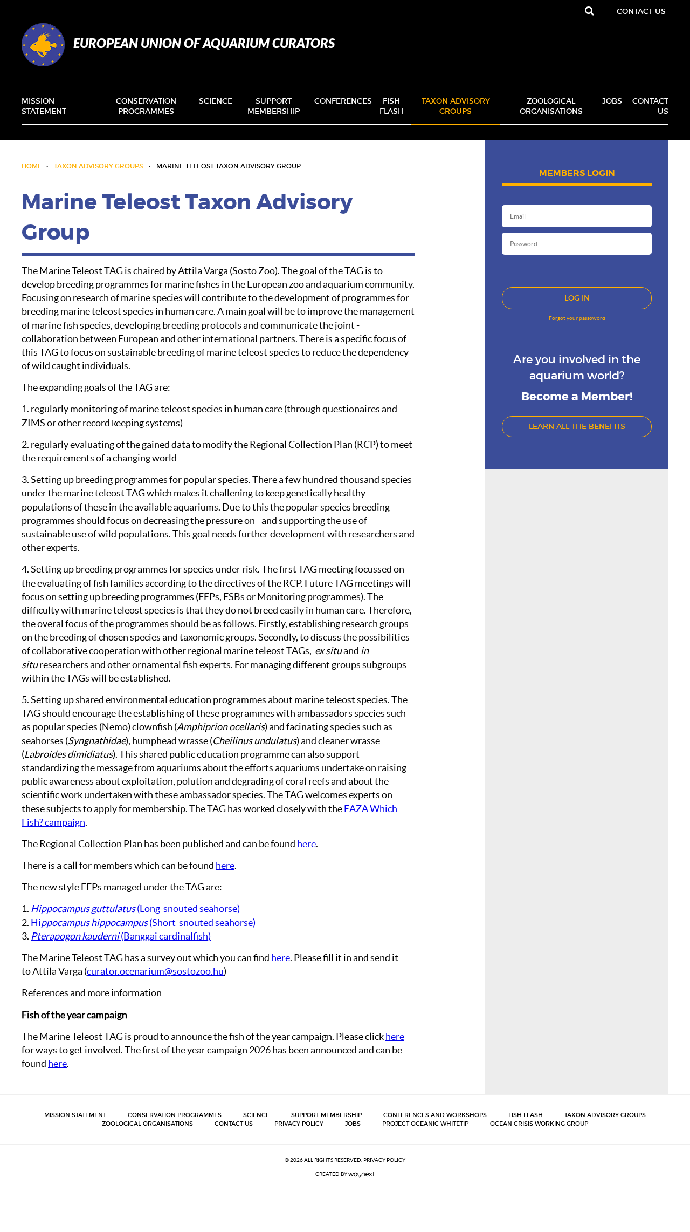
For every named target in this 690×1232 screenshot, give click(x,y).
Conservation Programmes (146, 106)
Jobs (612, 101)
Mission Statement (44, 106)
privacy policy (384, 1160)
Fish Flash (392, 106)
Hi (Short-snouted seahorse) (143, 922)
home (32, 166)
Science (215, 101)
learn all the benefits (577, 426)
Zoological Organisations (551, 106)
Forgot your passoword (577, 318)
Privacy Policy (298, 1123)
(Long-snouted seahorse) (135, 908)
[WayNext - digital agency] (361, 1174)
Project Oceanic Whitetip (425, 1123)
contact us (641, 11)
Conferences (343, 101)
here (306, 843)
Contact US (650, 106)
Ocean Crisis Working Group (539, 1123)
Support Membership (273, 106)
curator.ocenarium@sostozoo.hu (155, 971)
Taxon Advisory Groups (456, 106)
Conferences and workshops (435, 1115)
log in (577, 298)
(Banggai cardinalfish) (121, 936)
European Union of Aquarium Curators (204, 43)
